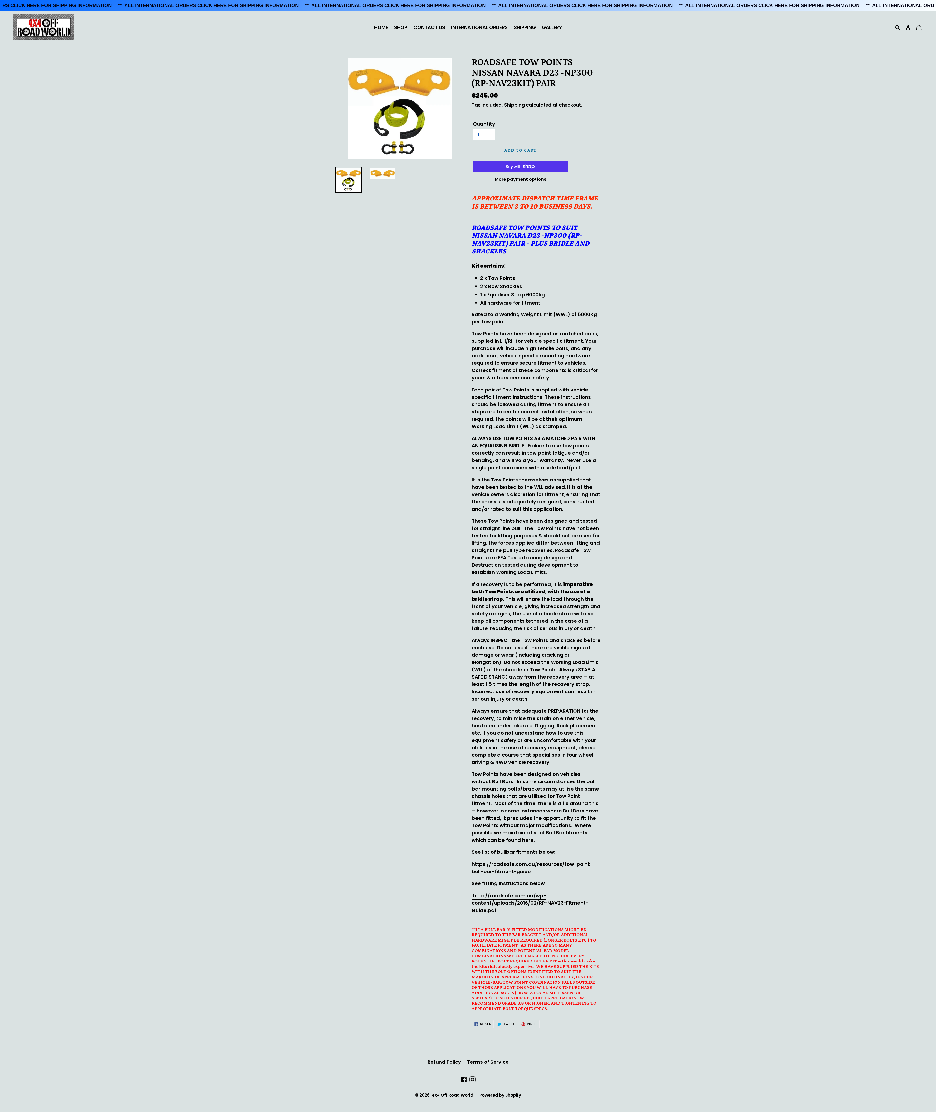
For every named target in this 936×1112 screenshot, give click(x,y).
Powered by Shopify (500, 1095)
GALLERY (552, 27)
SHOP (400, 27)
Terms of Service (488, 1062)
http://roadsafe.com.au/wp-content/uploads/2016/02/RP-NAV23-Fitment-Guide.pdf (530, 903)
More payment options (520, 179)
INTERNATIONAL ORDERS (479, 27)
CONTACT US (429, 27)
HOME (381, 27)
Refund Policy (444, 1062)
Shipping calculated (527, 105)
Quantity (484, 123)
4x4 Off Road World (452, 1095)
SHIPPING (525, 27)
